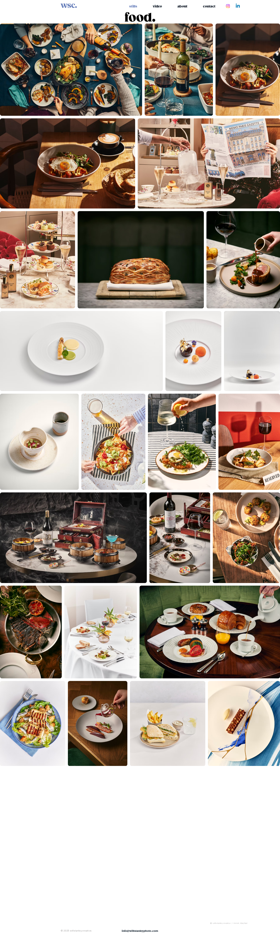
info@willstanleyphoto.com (140, 931)
